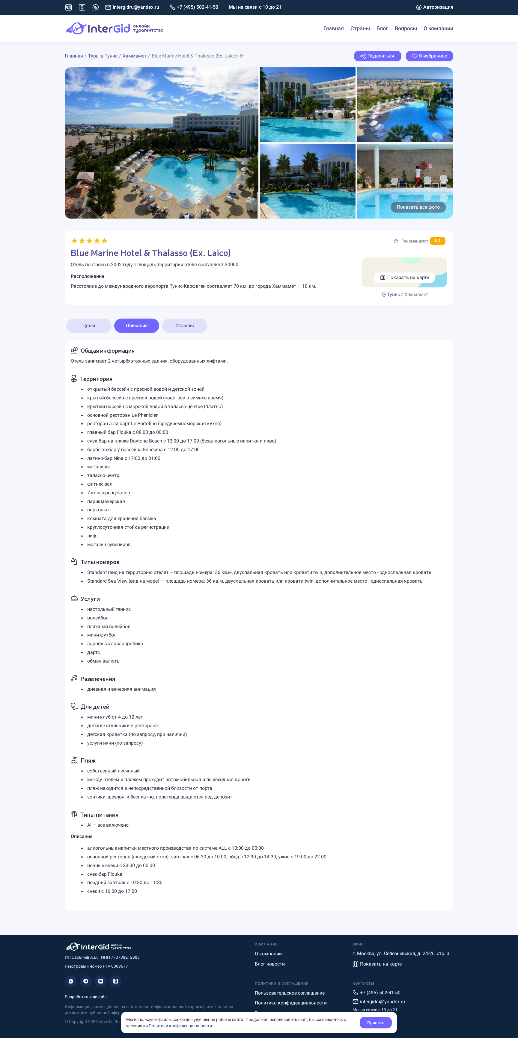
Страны (360, 28)
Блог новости (270, 964)
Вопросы (406, 28)
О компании (438, 28)
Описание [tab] (137, 325)
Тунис (393, 294)
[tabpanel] (259, 625)
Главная (333, 28)
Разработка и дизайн (86, 996)
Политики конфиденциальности (180, 1025)
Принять (375, 1022)
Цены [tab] (88, 325)
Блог (382, 28)
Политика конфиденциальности (291, 1003)
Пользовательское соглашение (290, 993)
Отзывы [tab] (184, 325)
